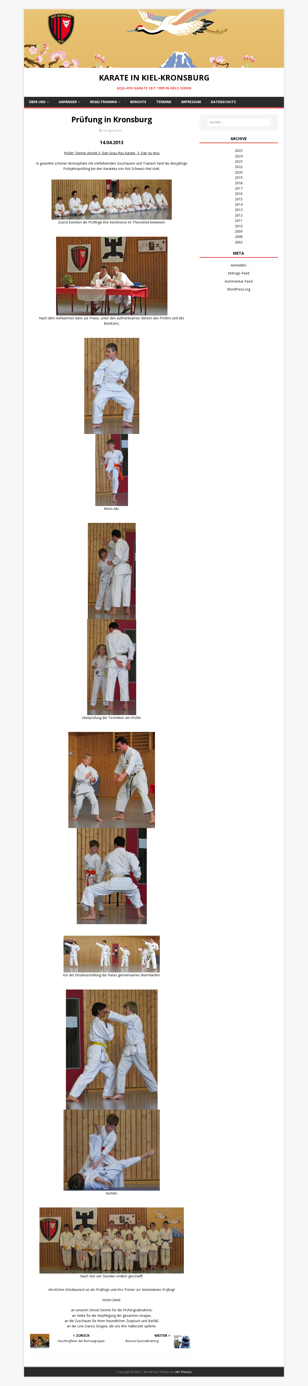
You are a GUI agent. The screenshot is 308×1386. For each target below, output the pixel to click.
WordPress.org (238, 289)
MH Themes (183, 1372)
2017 (239, 188)
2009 (239, 231)
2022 (239, 166)
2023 (239, 161)
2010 (239, 226)
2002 (239, 242)
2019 (239, 177)
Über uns (37, 101)
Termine (163, 101)
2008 (239, 236)
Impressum (191, 101)
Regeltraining (103, 101)
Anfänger (68, 101)
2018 (239, 183)
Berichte (138, 101)
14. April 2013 (112, 130)
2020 (239, 172)
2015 (239, 199)
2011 (239, 220)
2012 (239, 215)
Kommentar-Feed (238, 281)
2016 (239, 193)
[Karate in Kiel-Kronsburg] (154, 65)
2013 (239, 209)
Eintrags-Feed (238, 273)
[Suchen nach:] (238, 122)
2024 (239, 156)
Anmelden (238, 265)
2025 (239, 150)
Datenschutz (223, 101)
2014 (239, 204)
